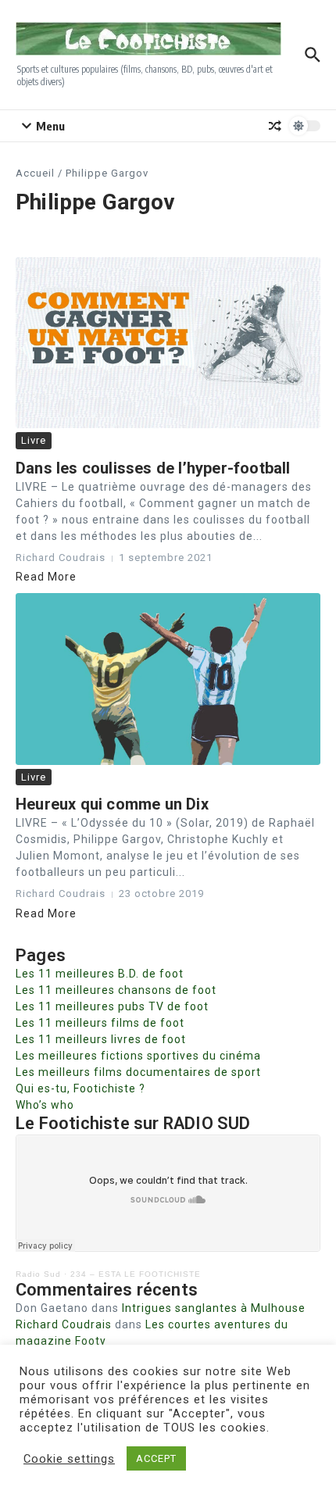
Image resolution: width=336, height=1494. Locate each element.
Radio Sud (38, 1274)
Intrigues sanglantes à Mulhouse (214, 1308)
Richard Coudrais (64, 1324)
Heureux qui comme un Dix (112, 804)
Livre (33, 440)
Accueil (35, 173)
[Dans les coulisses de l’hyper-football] (168, 342)
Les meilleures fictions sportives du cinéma (138, 1055)
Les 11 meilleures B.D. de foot (100, 973)
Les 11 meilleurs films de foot (100, 1023)
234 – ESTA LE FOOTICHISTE (135, 1274)
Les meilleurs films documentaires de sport (138, 1072)
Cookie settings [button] (69, 1459)
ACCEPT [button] (156, 1458)
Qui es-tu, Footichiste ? (80, 1088)
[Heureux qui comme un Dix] (168, 678)
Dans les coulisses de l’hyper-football (153, 468)
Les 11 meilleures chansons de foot (116, 990)
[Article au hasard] (275, 126)
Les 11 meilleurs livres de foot (101, 1039)
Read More (46, 576)
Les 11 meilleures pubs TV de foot (112, 1006)
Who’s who (45, 1105)
